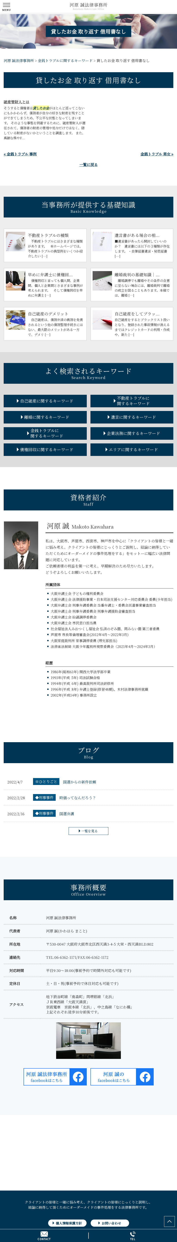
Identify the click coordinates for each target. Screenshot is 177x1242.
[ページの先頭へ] (169, 1221)
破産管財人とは (16, 101)
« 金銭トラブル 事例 (20, 154)
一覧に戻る (88, 164)
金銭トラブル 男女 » (157, 154)
